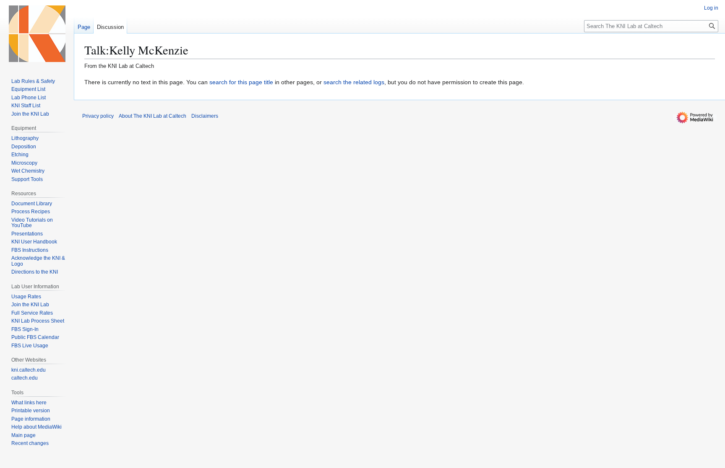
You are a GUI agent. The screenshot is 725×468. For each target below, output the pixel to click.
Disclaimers (204, 116)
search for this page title (241, 82)
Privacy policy (98, 116)
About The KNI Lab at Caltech (152, 116)
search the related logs (353, 82)
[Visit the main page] (36, 33)
